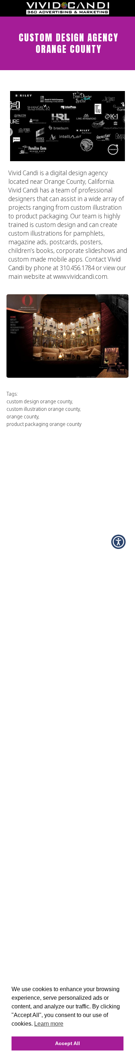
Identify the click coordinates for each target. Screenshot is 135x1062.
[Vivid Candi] (67, 12)
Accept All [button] (67, 1043)
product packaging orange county (43, 424)
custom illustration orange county (43, 408)
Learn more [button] (48, 1024)
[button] (118, 542)
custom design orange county (39, 401)
